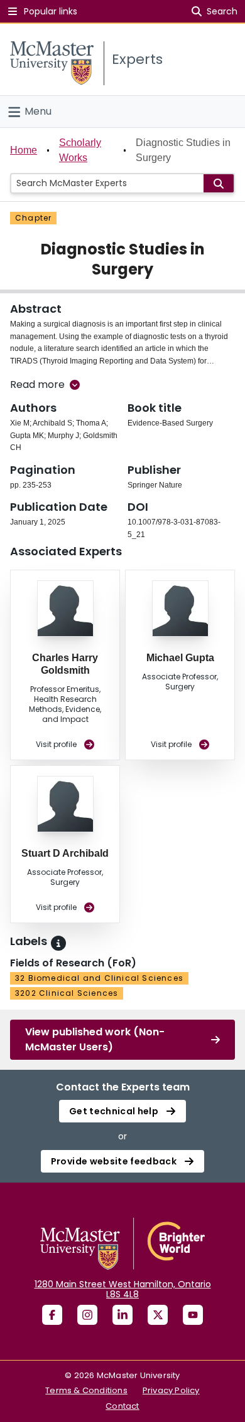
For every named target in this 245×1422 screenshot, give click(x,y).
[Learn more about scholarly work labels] (58, 943)
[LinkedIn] (122, 1315)
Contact (122, 1406)
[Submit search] (219, 183)
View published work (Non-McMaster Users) (95, 1039)
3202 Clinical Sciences (66, 993)
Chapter (33, 217)
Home (23, 150)
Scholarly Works (80, 150)
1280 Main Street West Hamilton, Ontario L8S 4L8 (123, 1289)
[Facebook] (52, 1315)
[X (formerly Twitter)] (158, 1315)
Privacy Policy (171, 1390)
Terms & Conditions (86, 1390)
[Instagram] (87, 1315)
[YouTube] (193, 1315)
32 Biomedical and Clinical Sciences (99, 978)
